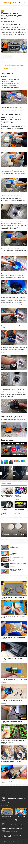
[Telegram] (2, 463)
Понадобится (8, 63)
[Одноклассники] (17, 461)
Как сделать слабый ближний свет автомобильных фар (19, 511)
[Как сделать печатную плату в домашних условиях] (5, 559)
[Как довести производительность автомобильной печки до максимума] (7, 504)
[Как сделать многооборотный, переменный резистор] (5, 571)
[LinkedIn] (7, 461)
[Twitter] (5, 461)
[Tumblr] (10, 461)
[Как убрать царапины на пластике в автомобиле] (5, 565)
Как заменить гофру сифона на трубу (12, 721)
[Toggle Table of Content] (24, 62)
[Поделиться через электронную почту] (10, 463)
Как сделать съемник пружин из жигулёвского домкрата (14, 474)
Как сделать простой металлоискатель (12, 597)
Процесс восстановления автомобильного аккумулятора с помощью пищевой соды (14, 66)
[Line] (7, 463)
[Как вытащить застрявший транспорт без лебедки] (7, 490)
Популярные (13, 542)
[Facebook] (2, 461)
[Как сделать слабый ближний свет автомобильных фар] (21, 504)
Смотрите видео (8, 68)
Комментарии (23, 542)
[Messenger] (22, 461)
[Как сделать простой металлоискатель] (5, 547)
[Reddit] (12, 461)
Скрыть (10, 56)
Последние (4, 542)
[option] (14, 473)
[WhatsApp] (24, 461)
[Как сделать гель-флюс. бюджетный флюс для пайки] (5, 553)
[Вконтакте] (14, 461)
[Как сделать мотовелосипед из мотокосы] (21, 490)
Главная (4, 8)
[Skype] (19, 461)
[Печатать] (12, 463)
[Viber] (5, 463)
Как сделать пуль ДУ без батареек (11, 781)
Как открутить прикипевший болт (11, 761)
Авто (7, 8)
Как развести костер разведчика (10, 536)
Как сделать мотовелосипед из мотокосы (19, 496)
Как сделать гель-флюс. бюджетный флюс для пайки (20, 818)
